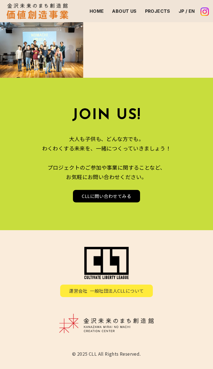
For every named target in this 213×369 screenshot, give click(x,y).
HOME (97, 11)
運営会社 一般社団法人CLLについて (106, 290)
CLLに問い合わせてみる (106, 196)
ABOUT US (124, 11)
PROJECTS (157, 11)
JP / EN (187, 11)
